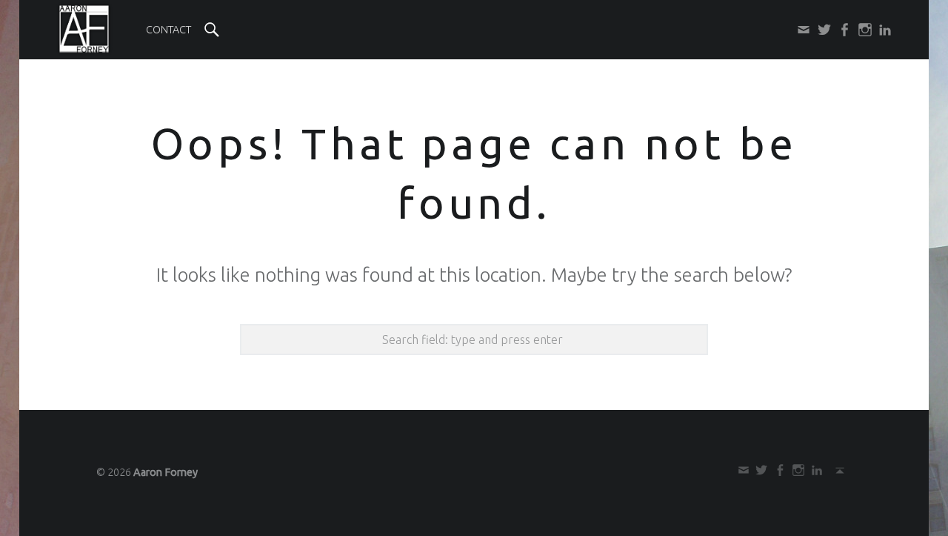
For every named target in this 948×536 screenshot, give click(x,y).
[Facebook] (842, 29)
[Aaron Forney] (84, 28)
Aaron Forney (165, 472)
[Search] (211, 29)
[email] (801, 29)
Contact (168, 30)
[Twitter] (821, 29)
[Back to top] (838, 470)
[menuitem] (168, 29)
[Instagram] (862, 29)
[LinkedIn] (882, 29)
